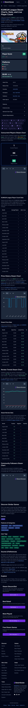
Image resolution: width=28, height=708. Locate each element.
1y (10, 168)
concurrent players (16, 20)
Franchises (4, 678)
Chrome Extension (6, 684)
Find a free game (13, 634)
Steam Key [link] (5, 123)
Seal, (14, 92)
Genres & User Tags (7, 111)
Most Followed (18, 651)
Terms (9, 705)
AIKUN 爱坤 (15, 89)
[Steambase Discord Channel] (14, 694)
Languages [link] (5, 128)
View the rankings (13, 620)
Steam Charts (5, 656)
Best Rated (17, 646)
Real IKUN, (15, 96)
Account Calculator (6, 694)
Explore (3, 697)
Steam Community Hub (9, 572)
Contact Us (22, 705)
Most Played (18, 648)
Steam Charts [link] (6, 120)
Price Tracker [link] (21, 120)
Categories (4, 667)
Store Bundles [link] (19, 123)
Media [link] (19, 125)
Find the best (13, 607)
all (13, 168)
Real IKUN (18, 92)
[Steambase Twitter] (18, 694)
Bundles (3, 653)
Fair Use (13, 705)
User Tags (4, 670)
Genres (3, 665)
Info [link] (14, 125)
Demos (3, 651)
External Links (6, 108)
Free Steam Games (19, 670)
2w (3, 168)
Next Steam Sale (6, 692)
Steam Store (12, 569)
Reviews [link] (14, 120)
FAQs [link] (20, 128)
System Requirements (8, 115)
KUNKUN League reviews (7, 379)
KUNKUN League (5, 19)
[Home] (1, 5)
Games (5, 5)
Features (5, 104)
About (17, 705)
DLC (3, 648)
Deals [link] (12, 123)
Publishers (4, 675)
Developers (4, 673)
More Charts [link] (13, 128)
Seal (19, 96)
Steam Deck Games (19, 659)
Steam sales (16, 325)
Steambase (16, 685)
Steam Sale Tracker (19, 665)
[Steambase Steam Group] (16, 694)
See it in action (13, 594)
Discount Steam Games (20, 667)
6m (7, 293)
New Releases (18, 653)
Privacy (5, 705)
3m (7, 168)
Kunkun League (12, 5)
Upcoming (17, 656)
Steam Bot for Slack (6, 689)
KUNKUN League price (10, 287)
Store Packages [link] (6, 125)
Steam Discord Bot (6, 687)
